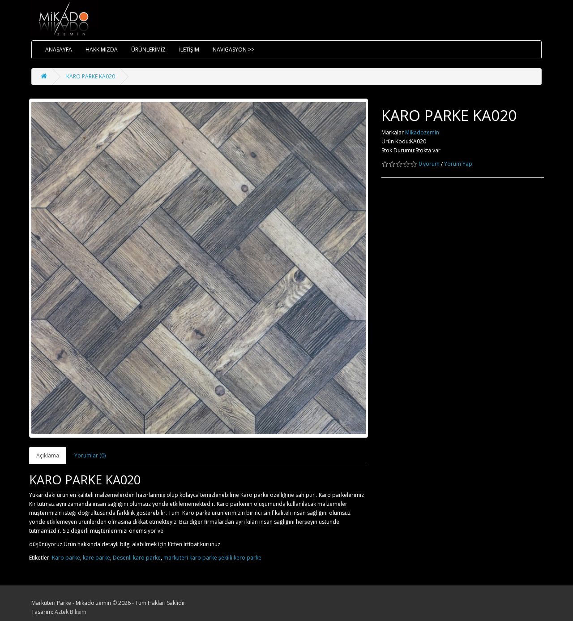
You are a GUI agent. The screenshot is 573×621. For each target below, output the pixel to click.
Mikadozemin (422, 132)
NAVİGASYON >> (233, 49)
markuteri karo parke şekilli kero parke (212, 557)
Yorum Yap (458, 164)
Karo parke (66, 557)
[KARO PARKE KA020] (198, 268)
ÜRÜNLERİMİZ (148, 49)
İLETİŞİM (189, 49)
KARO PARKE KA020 (90, 76)
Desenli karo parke (137, 557)
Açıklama (47, 455)
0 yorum (429, 164)
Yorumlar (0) (90, 455)
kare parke (96, 557)
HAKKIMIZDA (102, 49)
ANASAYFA (58, 49)
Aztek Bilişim (70, 612)
